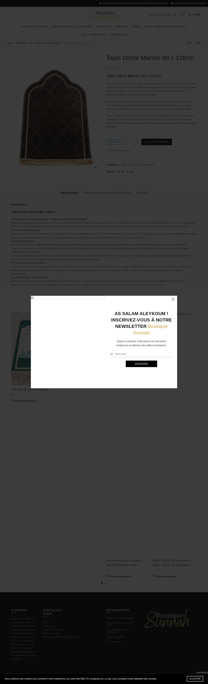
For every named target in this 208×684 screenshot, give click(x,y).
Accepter (195, 679)
